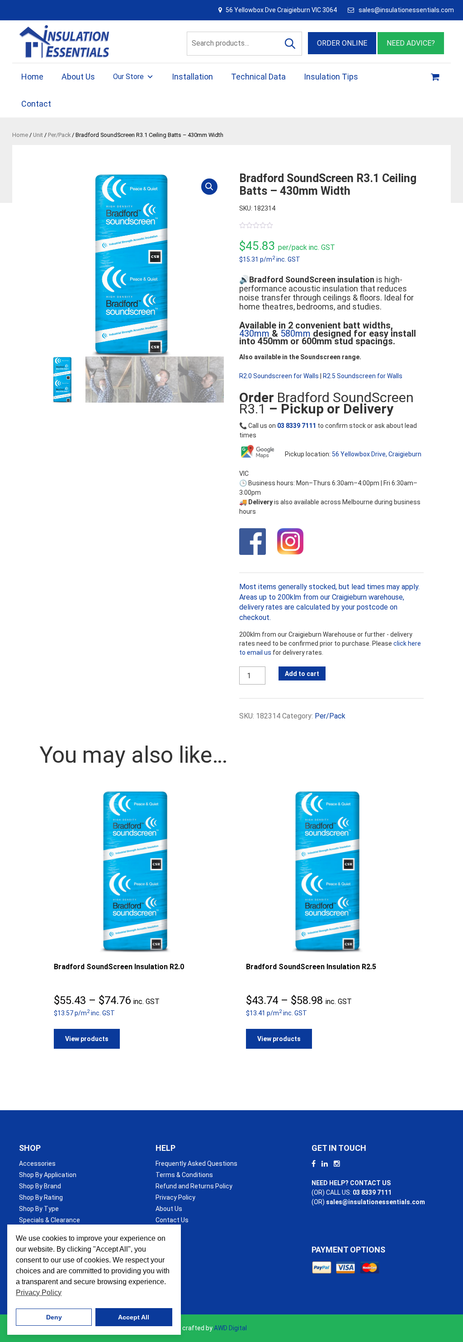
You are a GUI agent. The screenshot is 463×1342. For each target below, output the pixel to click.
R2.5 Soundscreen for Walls (362, 376)
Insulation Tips (331, 76)
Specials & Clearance (49, 1220)
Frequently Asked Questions (196, 1163)
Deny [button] (54, 1317)
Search (290, 43)
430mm (254, 333)
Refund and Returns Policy (194, 1186)
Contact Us (172, 1220)
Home (32, 76)
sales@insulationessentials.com (406, 10)
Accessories (37, 1163)
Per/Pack (59, 134)
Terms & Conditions (184, 1174)
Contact (36, 103)
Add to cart (302, 673)
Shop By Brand (40, 1186)
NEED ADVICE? (411, 43)
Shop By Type (39, 1208)
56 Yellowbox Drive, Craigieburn (376, 454)
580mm (295, 333)
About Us (78, 76)
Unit (38, 134)
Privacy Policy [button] (38, 1292)
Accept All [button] (133, 1317)
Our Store (128, 76)
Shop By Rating (41, 1197)
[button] (209, 186)
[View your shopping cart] (436, 76)
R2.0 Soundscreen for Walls (279, 376)
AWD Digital (230, 1328)
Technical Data (258, 76)
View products (87, 1038)
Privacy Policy (175, 1197)
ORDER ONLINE (342, 43)
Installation (192, 76)
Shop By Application (47, 1174)
